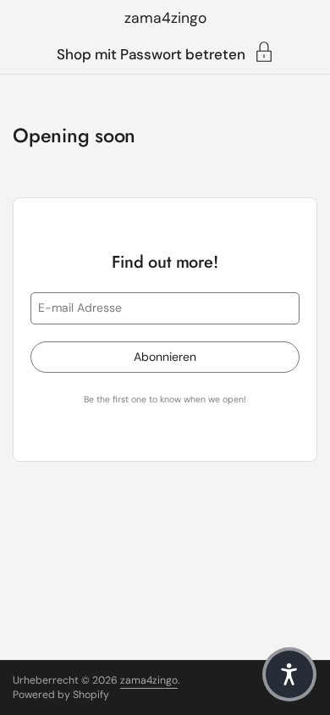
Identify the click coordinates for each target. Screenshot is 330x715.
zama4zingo (165, 17)
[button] (289, 674)
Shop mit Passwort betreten (151, 53)
